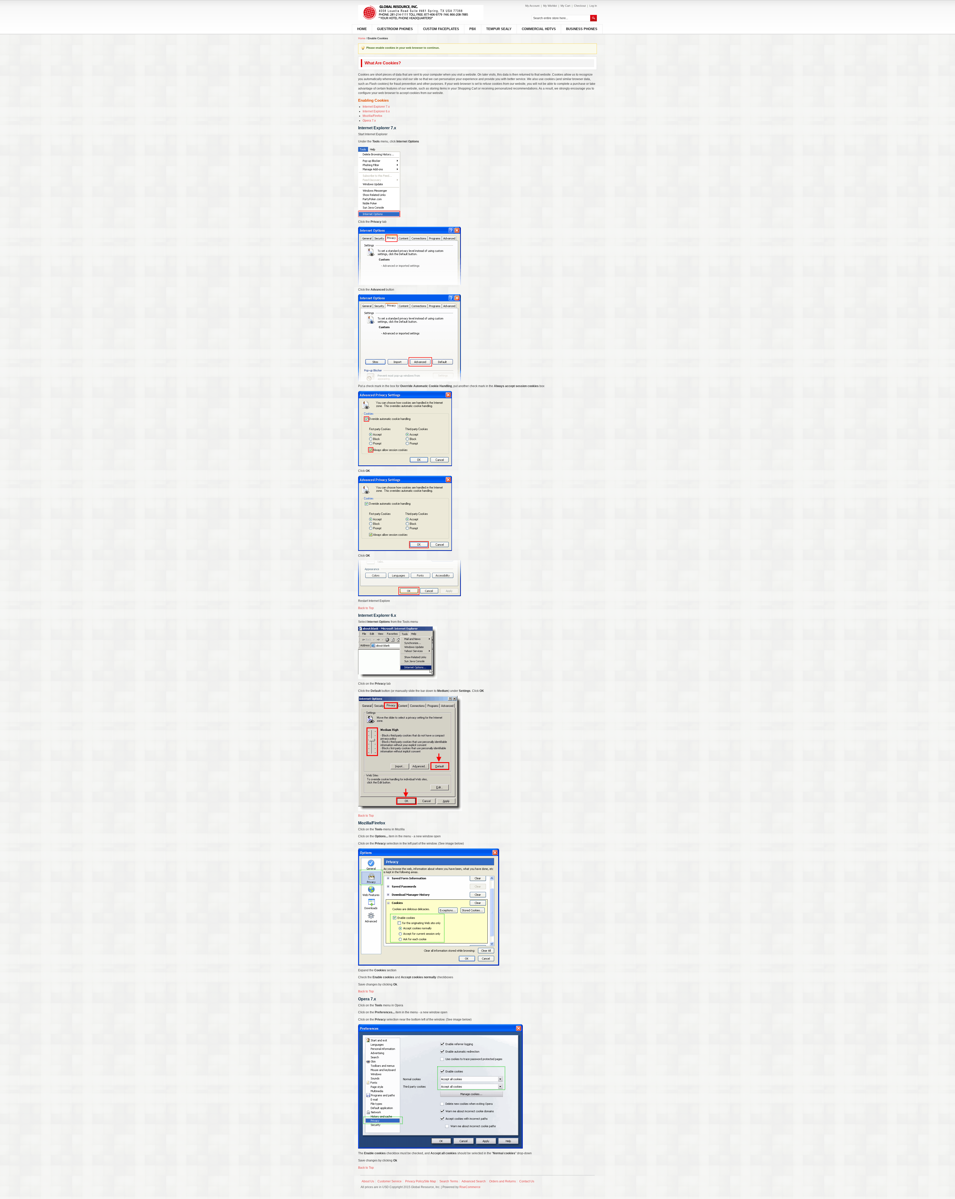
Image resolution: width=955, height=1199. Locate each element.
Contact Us (526, 1181)
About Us (368, 1181)
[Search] (593, 18)
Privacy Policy (414, 1181)
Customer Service (390, 1181)
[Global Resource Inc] (420, 12)
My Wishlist (550, 5)
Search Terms (448, 1181)
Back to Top (366, 608)
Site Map (430, 1181)
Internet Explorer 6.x (376, 111)
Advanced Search (474, 1181)
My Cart (565, 5)
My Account (532, 5)
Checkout (580, 5)
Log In (593, 5)
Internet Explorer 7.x (376, 106)
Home (361, 38)
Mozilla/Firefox (372, 116)
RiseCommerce (469, 1187)
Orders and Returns (502, 1181)
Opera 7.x (369, 120)
